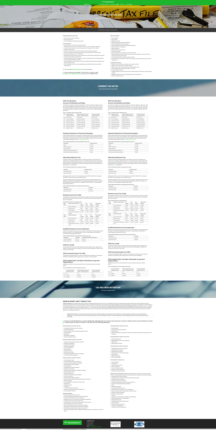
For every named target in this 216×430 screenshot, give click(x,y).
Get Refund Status (78, 74)
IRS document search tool (77, 69)
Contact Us (128, 4)
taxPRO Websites (83, 429)
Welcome (87, 4)
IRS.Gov (69, 165)
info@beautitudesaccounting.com (95, 426)
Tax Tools (122, 4)
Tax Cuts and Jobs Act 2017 (83, 139)
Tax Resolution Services (104, 4)
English (20, 429)
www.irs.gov (69, 74)
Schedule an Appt (114, 4)
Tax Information (94, 4)
